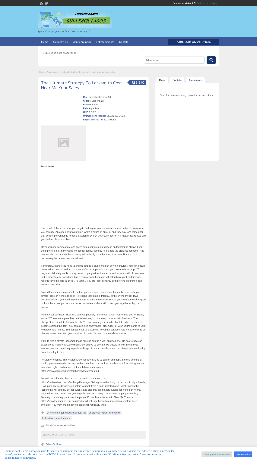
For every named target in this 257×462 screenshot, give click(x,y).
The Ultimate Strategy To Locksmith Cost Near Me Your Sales (81, 85)
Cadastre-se (203, 3)
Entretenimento (105, 41)
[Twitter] (46, 3)
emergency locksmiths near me (105, 412)
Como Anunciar (82, 41)
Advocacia (51, 72)
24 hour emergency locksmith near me (66, 412)
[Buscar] (211, 60)
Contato (123, 41)
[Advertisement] (93, 196)
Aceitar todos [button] (243, 454)
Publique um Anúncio (193, 41)
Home (44, 41)
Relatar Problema (54, 444)
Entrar (214, 3)
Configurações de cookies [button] (217, 454)
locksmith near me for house (56, 418)
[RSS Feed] (41, 3)
